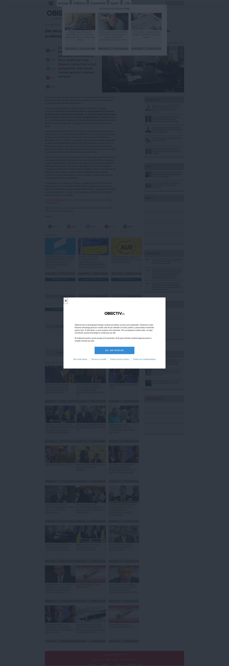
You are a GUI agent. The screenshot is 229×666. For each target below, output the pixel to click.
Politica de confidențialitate (144, 359)
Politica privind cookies (119, 359)
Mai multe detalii (80, 359)
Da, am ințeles (114, 350)
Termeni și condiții (98, 359)
